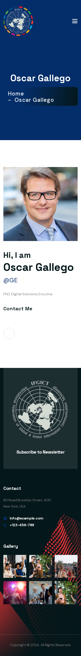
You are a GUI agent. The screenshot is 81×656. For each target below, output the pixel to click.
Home (17, 94)
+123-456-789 (22, 525)
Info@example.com (26, 518)
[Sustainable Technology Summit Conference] (18, 20)
